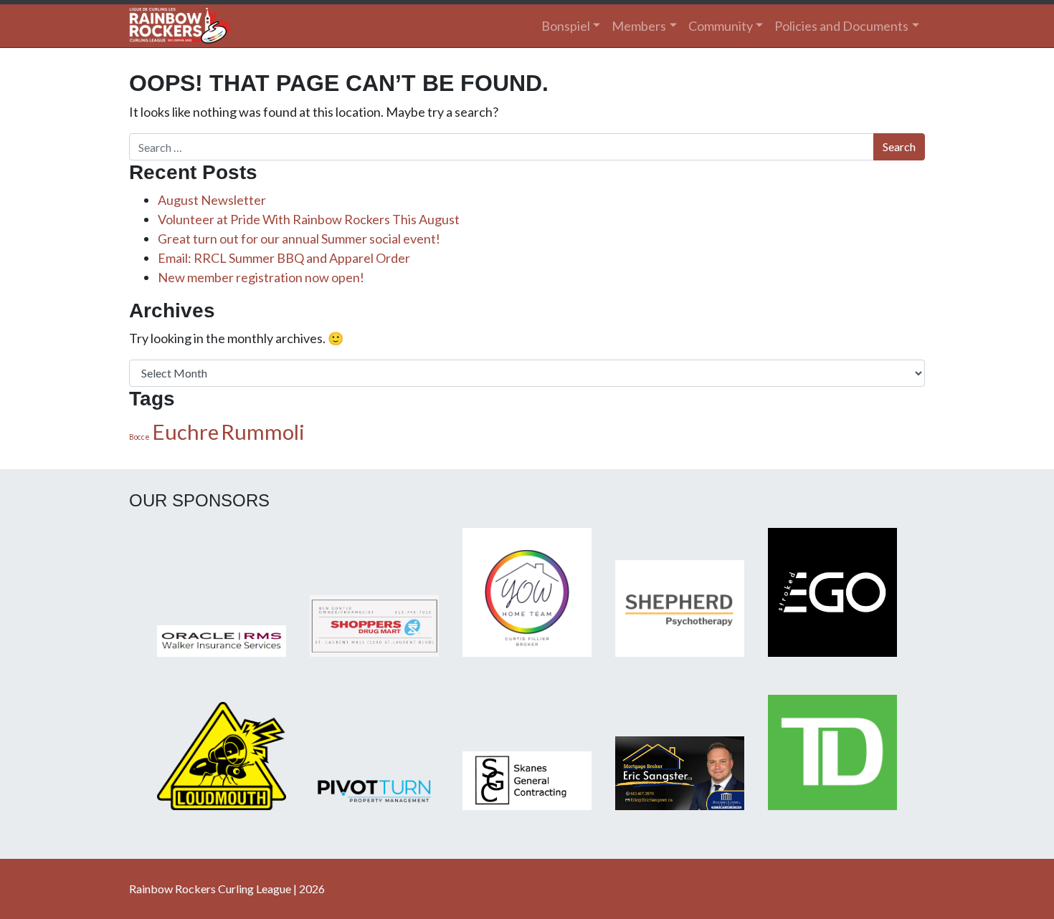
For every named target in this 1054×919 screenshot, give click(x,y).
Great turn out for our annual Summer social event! (299, 238)
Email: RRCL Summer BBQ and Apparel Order (284, 258)
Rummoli (263, 431)
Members (639, 26)
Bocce (139, 436)
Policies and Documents (841, 26)
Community (720, 26)
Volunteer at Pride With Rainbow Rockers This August (309, 219)
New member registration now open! (261, 277)
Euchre (185, 431)
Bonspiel (565, 26)
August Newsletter (212, 200)
